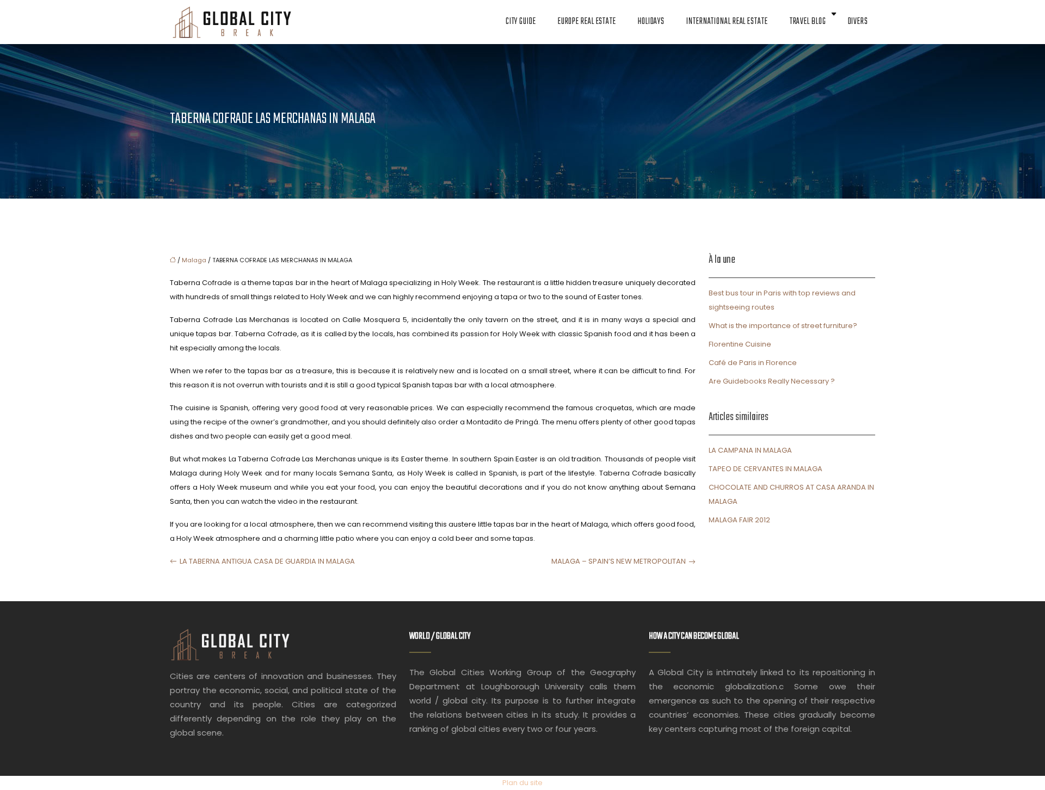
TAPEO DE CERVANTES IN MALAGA (765, 469)
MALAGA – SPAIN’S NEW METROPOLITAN (618, 561)
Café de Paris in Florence (753, 362)
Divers (858, 22)
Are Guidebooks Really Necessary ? (772, 381)
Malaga (194, 260)
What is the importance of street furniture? (783, 325)
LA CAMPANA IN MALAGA (750, 450)
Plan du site (522, 782)
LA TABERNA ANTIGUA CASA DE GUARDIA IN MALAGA (267, 561)
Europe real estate (587, 22)
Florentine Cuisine (740, 344)
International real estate (727, 22)
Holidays (651, 22)
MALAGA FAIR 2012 (739, 520)
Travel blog (808, 22)
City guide (521, 22)
